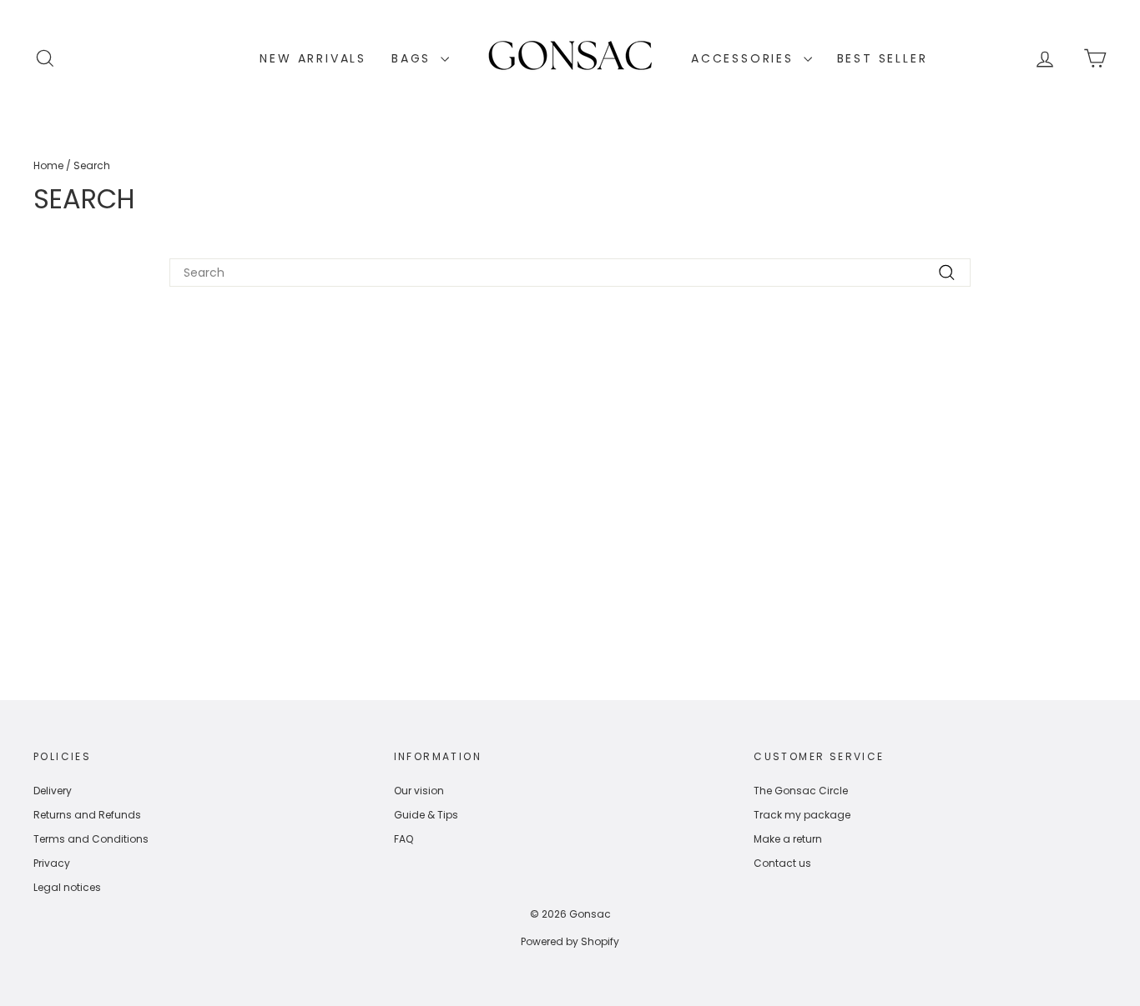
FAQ (403, 839)
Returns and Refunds (87, 815)
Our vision (419, 790)
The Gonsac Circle (801, 790)
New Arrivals (313, 58)
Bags (413, 58)
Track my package (802, 815)
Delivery (52, 790)
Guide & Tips (426, 815)
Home (48, 165)
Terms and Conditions (91, 839)
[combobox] (570, 272)
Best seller (882, 58)
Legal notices (67, 887)
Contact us (782, 863)
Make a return (788, 839)
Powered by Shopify (570, 941)
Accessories (745, 58)
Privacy (51, 863)
